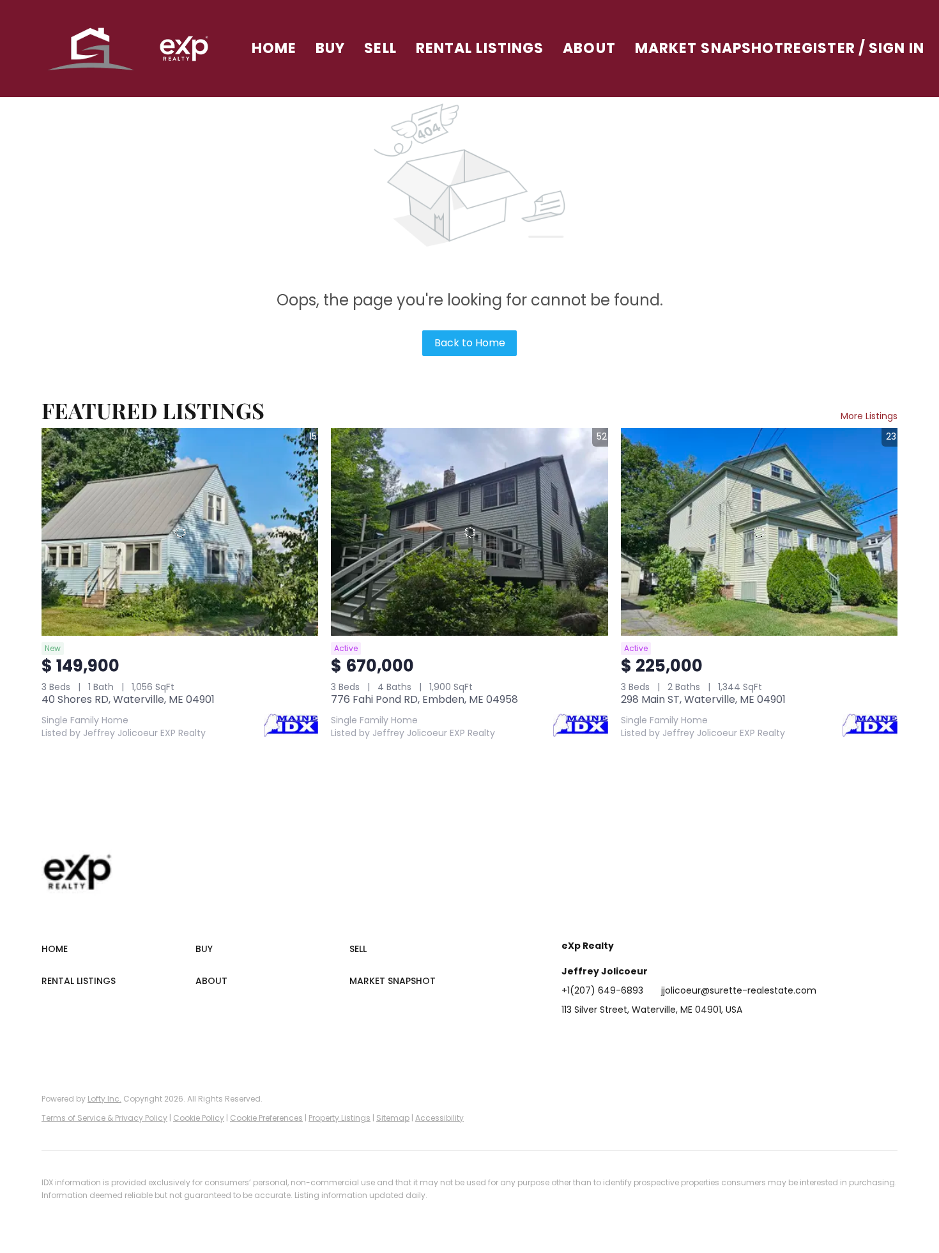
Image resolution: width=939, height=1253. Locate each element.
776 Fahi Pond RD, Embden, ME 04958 (424, 699)
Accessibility (439, 1117)
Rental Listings (480, 48)
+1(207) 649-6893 (602, 990)
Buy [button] (330, 48)
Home (274, 48)
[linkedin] (596, 1038)
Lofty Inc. (104, 1098)
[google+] (724, 1038)
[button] (91, 48)
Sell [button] (380, 48)
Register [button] (819, 48)
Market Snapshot (709, 48)
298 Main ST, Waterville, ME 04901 (703, 699)
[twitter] (622, 1038)
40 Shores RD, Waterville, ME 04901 (128, 699)
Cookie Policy (198, 1117)
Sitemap (392, 1117)
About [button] (589, 48)
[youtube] (698, 1038)
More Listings (869, 416)
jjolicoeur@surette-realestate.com (738, 990)
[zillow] (647, 1038)
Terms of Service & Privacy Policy (104, 1117)
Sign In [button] (897, 48)
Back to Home (469, 342)
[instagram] (673, 1038)
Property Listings (339, 1117)
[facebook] (571, 1038)
